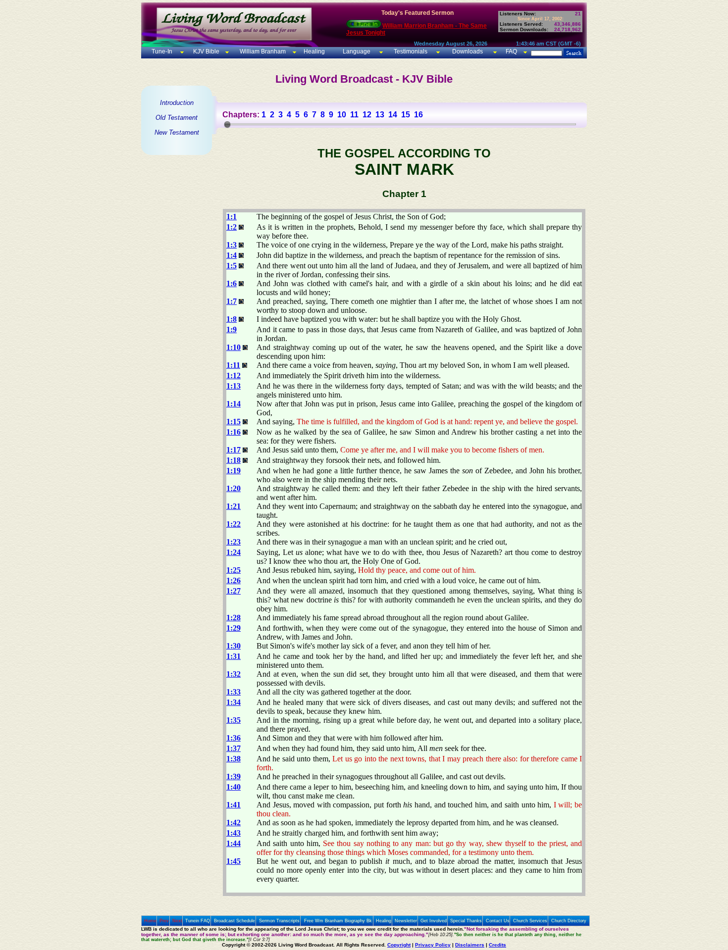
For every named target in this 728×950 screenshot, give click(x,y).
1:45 (233, 861)
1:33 (233, 692)
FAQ (511, 51)
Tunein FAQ (197, 920)
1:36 (233, 738)
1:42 (233, 822)
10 (341, 114)
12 (367, 114)
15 (405, 114)
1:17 (233, 450)
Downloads (467, 51)
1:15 (233, 421)
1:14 (233, 404)
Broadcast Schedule (234, 920)
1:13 (233, 386)
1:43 (233, 833)
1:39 (233, 776)
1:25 (233, 570)
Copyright (399, 945)
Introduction (177, 102)
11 (354, 114)
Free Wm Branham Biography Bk (338, 920)
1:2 (231, 227)
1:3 (231, 245)
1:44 (233, 843)
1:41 (233, 804)
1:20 (233, 488)
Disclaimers (469, 945)
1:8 (231, 319)
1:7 (231, 301)
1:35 (233, 720)
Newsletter (406, 920)
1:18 (233, 460)
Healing (313, 51)
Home (150, 920)
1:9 (231, 329)
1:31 (233, 656)
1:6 (231, 283)
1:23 (233, 542)
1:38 (233, 758)
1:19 (233, 470)
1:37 (233, 748)
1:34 (233, 702)
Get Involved (433, 920)
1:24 (233, 552)
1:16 (233, 432)
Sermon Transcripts (279, 920)
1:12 (233, 375)
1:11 (233, 365)
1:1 (231, 216)
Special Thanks (466, 920)
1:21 (233, 506)
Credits (497, 945)
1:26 (233, 580)
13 (379, 114)
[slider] (227, 124)
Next (177, 920)
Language (355, 51)
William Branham (262, 51)
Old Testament (177, 117)
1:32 (233, 674)
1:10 (233, 347)
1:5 (231, 265)
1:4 (231, 255)
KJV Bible (205, 51)
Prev (164, 920)
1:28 (233, 617)
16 (418, 114)
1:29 (233, 628)
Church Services (530, 920)
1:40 (233, 787)
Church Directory (568, 920)
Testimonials (410, 51)
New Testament (177, 132)
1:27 (233, 591)
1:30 (233, 646)
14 (392, 114)
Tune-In (162, 51)
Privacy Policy (433, 945)
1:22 (233, 524)
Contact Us (498, 920)
